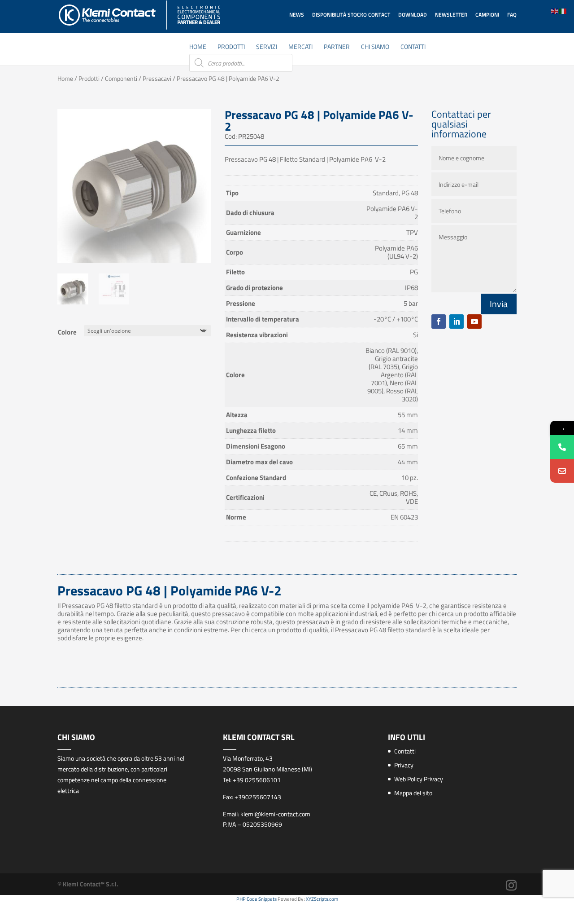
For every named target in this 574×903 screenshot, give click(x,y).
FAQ (512, 14)
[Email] (562, 471)
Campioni (487, 14)
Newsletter (451, 14)
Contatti (413, 47)
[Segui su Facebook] (438, 321)
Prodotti (231, 47)
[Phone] (562, 447)
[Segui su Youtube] (474, 321)
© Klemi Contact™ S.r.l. (87, 884)
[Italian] (563, 10)
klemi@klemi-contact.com (275, 814)
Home (197, 47)
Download (412, 14)
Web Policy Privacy (418, 779)
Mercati (300, 47)
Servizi (266, 47)
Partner (337, 47)
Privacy (403, 765)
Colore (67, 332)
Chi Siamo (375, 47)
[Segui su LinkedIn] (456, 321)
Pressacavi (157, 78)
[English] (555, 10)
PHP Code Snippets (256, 899)
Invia (499, 304)
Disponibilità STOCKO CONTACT (351, 14)
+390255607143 (258, 797)
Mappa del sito (413, 792)
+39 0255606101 (257, 779)
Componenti (121, 78)
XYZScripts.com (322, 899)
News (296, 14)
